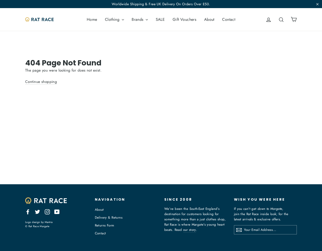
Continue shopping (41, 81)
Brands (138, 19)
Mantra (49, 222)
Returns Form (104, 225)
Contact (228, 19)
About (209, 19)
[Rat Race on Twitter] (37, 211)
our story (189, 229)
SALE (160, 19)
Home (92, 19)
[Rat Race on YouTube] (57, 211)
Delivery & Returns (109, 217)
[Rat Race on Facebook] (27, 211)
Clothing (113, 19)
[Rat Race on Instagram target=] (47, 211)
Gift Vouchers (184, 19)
